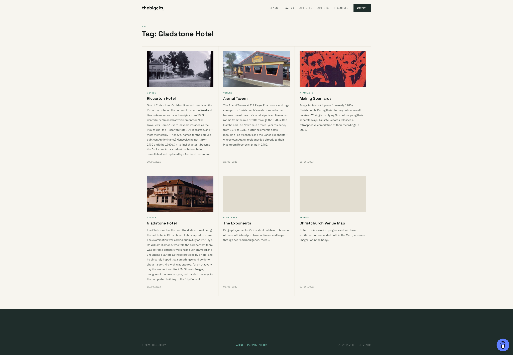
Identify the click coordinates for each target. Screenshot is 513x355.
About (239, 344)
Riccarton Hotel (161, 98)
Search (274, 8)
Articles (305, 8)
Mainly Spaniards (315, 98)
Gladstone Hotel (162, 223)
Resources (341, 8)
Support (362, 7)
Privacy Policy (257, 344)
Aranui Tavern (235, 98)
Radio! (289, 8)
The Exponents (237, 223)
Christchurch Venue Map (322, 223)
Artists (323, 8)
